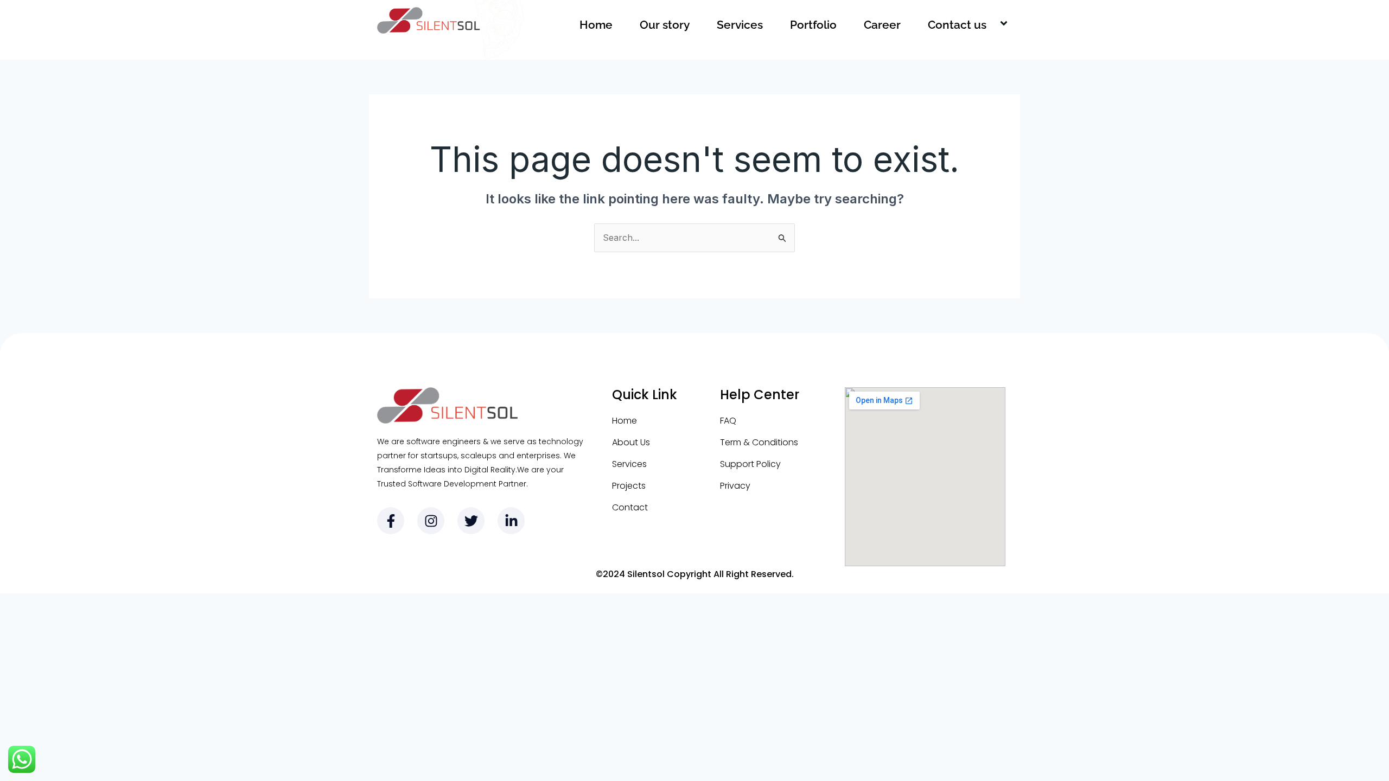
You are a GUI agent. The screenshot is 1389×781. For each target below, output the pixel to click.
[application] (990, 25)
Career (882, 24)
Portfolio (813, 24)
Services (740, 24)
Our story (665, 24)
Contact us (957, 24)
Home (596, 24)
